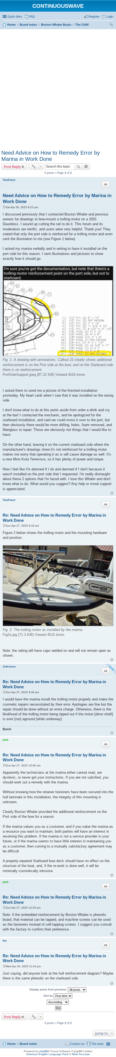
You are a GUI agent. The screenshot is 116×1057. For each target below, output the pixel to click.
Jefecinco (9, 666)
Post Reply (12, 166)
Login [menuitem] (109, 16)
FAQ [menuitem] (32, 16)
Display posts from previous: (48, 989)
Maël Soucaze (81, 1054)
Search (78, 166)
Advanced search (86, 166)
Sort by (48, 995)
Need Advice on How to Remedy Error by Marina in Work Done (50, 156)
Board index (28, 1043)
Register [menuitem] (94, 16)
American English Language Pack (47, 1054)
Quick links (15, 16)
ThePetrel (9, 179)
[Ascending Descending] (58, 1002)
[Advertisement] (58, 88)
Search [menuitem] (111, 25)
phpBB (43, 1051)
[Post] (4, 207)
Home (11, 1043)
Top (111, 493)
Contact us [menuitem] (77, 1043)
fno (5, 940)
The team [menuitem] (97, 1043)
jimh (5, 739)
